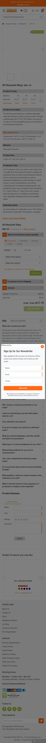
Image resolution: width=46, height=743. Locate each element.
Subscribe (23, 388)
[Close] (42, 346)
